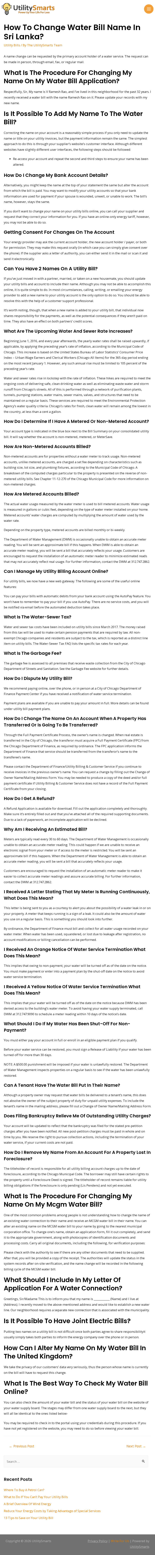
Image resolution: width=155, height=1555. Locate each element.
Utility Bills (12, 45)
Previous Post (21, 1446)
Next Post (136, 1446)
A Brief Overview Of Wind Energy (27, 1504)
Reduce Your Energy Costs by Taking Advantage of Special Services (52, 1511)
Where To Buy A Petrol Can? (24, 1490)
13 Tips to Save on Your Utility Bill (28, 1518)
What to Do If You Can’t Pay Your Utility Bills (36, 1497)
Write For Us (120, 1541)
